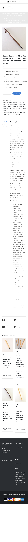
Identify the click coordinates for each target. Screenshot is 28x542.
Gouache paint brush (8, 114)
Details (10, 375)
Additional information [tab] (5, 126)
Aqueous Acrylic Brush (14, 102)
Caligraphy (16, 112)
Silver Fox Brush (10, 108)
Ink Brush (19, 106)
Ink (14, 114)
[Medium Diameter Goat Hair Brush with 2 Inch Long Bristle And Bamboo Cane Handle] (7, 345)
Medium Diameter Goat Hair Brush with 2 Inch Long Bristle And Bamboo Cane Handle (7, 361)
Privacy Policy (18, 447)
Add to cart (17, 93)
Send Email (18, 463)
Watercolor (18, 114)
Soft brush (17, 108)
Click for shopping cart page (15, 1)
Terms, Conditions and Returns (6, 450)
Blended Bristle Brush (15, 104)
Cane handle (23, 112)
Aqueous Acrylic (10, 112)
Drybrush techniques (11, 106)
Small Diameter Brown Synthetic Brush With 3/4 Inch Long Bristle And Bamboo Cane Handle (20, 413)
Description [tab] (5, 121)
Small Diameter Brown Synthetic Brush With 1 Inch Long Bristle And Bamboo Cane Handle (7, 412)
